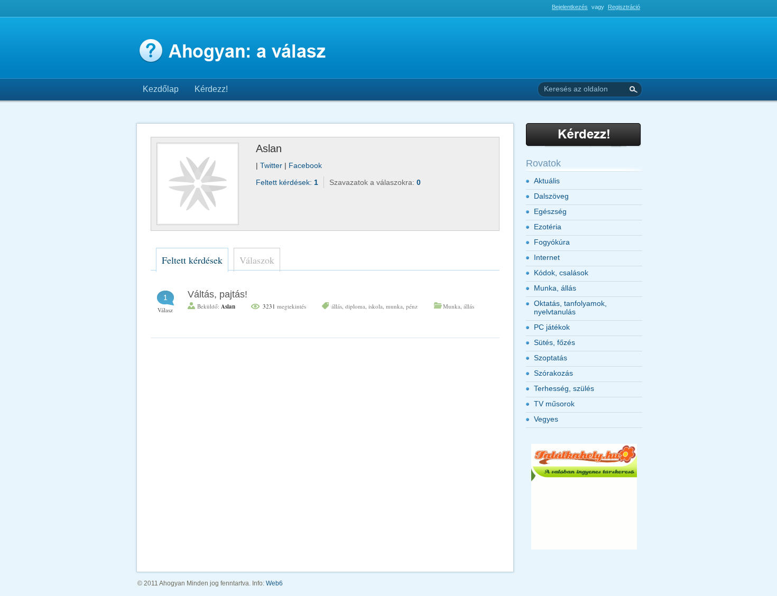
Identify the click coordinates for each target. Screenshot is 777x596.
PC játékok (552, 327)
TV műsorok (554, 403)
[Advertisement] (258, 11)
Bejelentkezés (570, 7)
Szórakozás (553, 373)
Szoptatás (550, 357)
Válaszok (256, 260)
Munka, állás (458, 306)
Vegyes (546, 419)
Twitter (272, 165)
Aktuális (547, 180)
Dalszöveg (551, 196)
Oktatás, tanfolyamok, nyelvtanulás (570, 307)
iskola (375, 306)
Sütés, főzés (554, 342)
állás (336, 306)
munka (394, 306)
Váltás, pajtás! (217, 294)
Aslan (228, 306)
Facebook (305, 165)
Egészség (550, 211)
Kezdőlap (161, 89)
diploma (355, 306)
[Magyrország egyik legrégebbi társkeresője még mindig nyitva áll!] (584, 547)
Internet (547, 257)
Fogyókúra (552, 242)
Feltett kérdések (192, 260)
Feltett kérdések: (287, 182)
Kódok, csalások (561, 272)
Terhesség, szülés (564, 388)
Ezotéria (547, 226)
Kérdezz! (211, 89)
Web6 (274, 583)
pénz (412, 306)
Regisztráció (624, 7)
